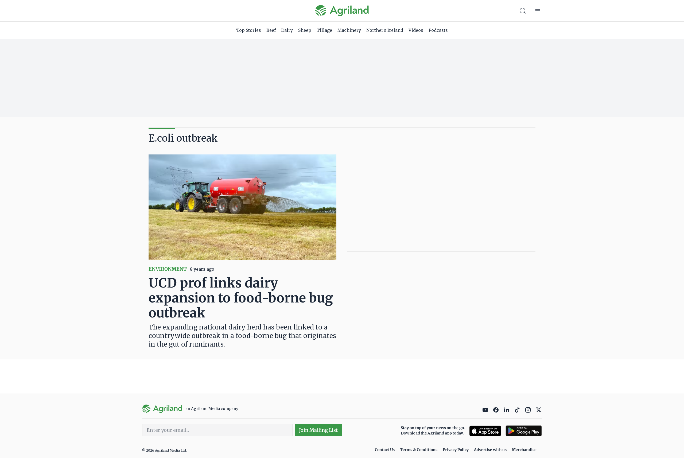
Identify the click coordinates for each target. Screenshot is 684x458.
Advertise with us (490, 449)
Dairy (287, 30)
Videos (416, 30)
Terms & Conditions (418, 449)
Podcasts (438, 30)
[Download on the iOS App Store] (485, 430)
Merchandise (524, 449)
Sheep (304, 30)
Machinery (349, 30)
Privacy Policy (456, 449)
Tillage (324, 30)
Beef (271, 30)
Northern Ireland (384, 30)
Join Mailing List (318, 430)
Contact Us (385, 449)
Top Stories (248, 30)
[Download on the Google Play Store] (524, 430)
